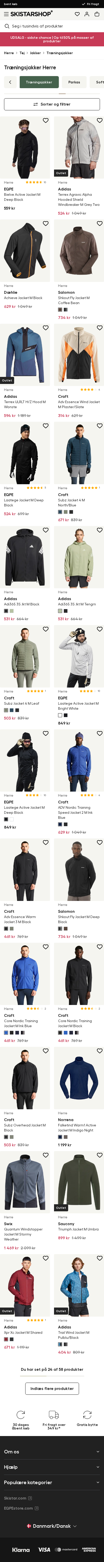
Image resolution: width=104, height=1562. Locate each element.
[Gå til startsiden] (32, 13)
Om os (11, 1451)
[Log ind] (87, 14)
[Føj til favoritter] (46, 120)
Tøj (21, 53)
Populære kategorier (28, 1482)
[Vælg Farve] (60, 310)
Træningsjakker (59, 53)
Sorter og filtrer (55, 104)
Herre (9, 53)
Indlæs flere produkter (52, 1389)
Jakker (35, 53)
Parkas (74, 82)
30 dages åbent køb (24, 4)
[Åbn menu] (5, 14)
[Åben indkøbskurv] (98, 14)
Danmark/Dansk (52, 1525)
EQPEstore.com (18, 1508)
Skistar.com (15, 1498)
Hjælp (11, 1467)
